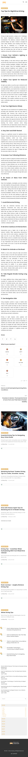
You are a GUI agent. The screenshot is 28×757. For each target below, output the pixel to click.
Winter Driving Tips (7, 612)
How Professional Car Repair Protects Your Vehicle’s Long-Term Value (13, 690)
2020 (3, 731)
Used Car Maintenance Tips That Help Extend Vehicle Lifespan (16, 635)
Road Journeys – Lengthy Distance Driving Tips (12, 586)
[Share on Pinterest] (10, 338)
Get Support (14, 753)
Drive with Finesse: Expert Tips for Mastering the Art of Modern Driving (12, 509)
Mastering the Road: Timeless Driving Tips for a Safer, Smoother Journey (13, 472)
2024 (3, 721)
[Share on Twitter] (6, 338)
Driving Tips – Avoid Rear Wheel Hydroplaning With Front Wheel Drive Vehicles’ (13, 551)
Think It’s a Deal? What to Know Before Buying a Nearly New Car (16, 641)
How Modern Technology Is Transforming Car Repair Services (15, 648)
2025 (3, 719)
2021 (3, 729)
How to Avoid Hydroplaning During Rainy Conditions (14, 389)
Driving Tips (4, 8)
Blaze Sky (4, 444)
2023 (3, 724)
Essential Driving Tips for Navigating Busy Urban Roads (13, 436)
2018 (3, 734)
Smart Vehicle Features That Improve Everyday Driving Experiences (16, 629)
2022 (3, 726)
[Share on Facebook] (2, 338)
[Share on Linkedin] (15, 338)
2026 (3, 705)
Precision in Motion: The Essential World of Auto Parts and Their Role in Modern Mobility (14, 400)
